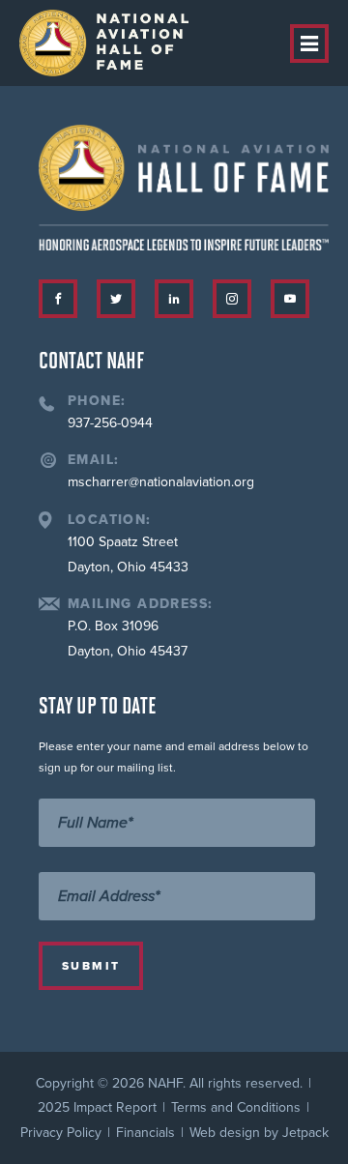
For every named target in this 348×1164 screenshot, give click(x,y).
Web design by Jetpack (259, 1132)
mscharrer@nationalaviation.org (161, 482)
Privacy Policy (61, 1132)
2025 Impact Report (97, 1107)
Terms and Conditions (236, 1107)
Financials (145, 1132)
